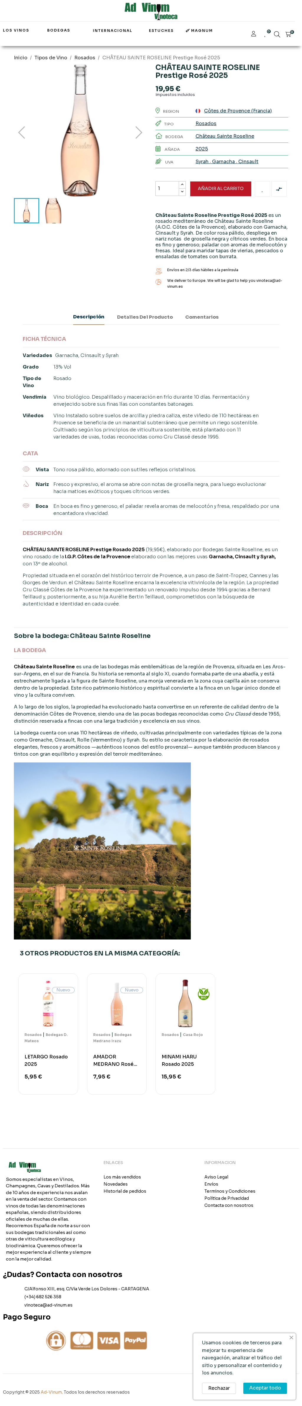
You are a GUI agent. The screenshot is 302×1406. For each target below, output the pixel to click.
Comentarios (202, 317)
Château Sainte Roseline (225, 136)
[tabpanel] (48, 1037)
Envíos (211, 1184)
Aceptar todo (265, 1388)
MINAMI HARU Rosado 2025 (179, 1060)
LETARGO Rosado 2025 (46, 1060)
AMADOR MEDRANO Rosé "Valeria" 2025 (113, 1061)
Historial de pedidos (125, 1191)
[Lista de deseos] (262, 188)
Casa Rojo (193, 1034)
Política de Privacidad (226, 1198)
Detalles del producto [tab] (145, 317)
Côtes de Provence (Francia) (238, 111)
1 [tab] (151, 1105)
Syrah (203, 161)
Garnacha (223, 161)
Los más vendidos (122, 1177)
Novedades (116, 1184)
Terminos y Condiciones (229, 1191)
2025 (202, 149)
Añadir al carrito (221, 188)
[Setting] (254, 34)
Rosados (206, 123)
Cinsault (247, 161)
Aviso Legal (216, 1177)
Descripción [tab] (88, 317)
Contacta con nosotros (228, 1205)
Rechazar (219, 1388)
